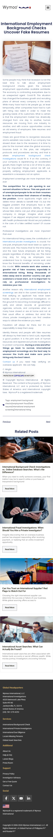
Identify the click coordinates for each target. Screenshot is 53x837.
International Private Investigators (17, 728)
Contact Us (7, 785)
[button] (48, 7)
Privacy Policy (8, 774)
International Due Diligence (14, 732)
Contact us (9, 361)
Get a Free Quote (10, 781)
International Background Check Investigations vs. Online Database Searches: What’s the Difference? (26, 469)
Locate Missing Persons (13, 736)
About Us (6, 751)
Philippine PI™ (40, 828)
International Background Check (16, 724)
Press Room (8, 763)
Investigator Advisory (12, 778)
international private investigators (19, 241)
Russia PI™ (10, 831)
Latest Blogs (8, 759)
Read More (9, 489)
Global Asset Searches (12, 740)
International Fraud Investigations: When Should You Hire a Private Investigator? (22, 529)
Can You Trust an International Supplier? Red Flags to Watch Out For (25, 589)
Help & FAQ (7, 755)
